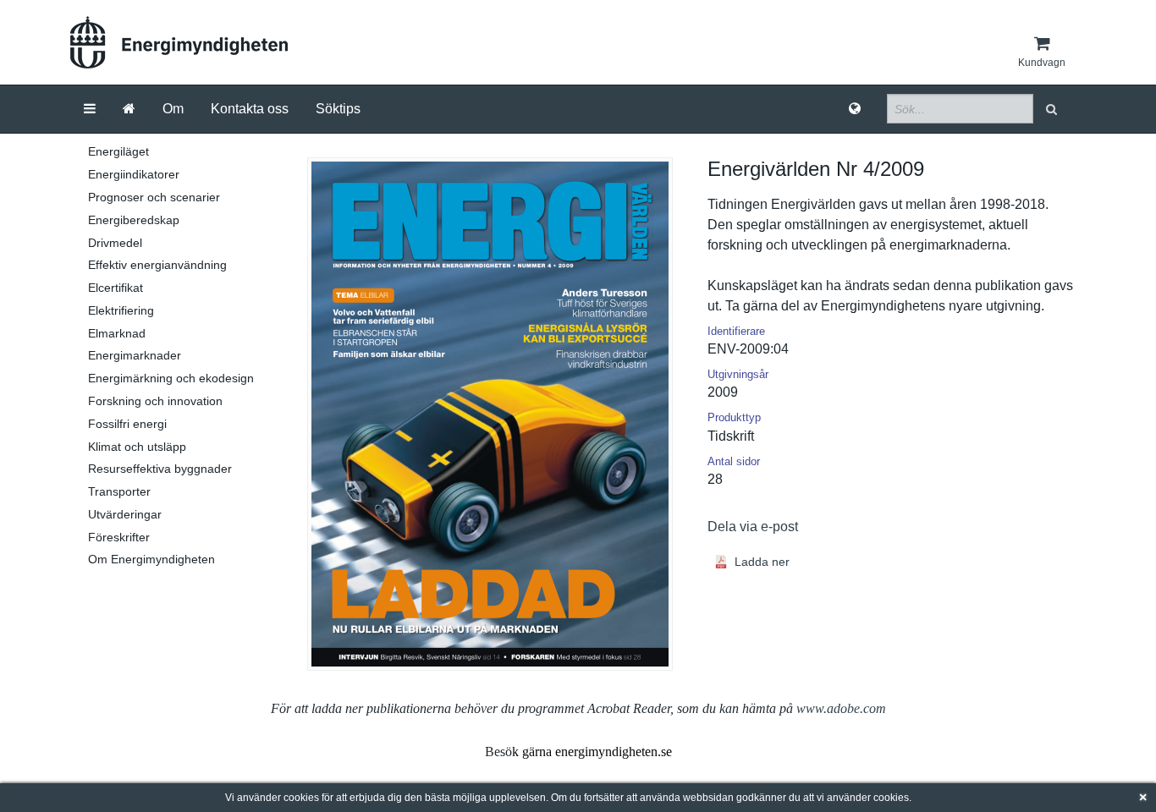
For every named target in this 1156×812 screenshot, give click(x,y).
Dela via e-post (752, 526)
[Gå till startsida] (129, 109)
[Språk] (854, 109)
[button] (1053, 108)
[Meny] (89, 109)
